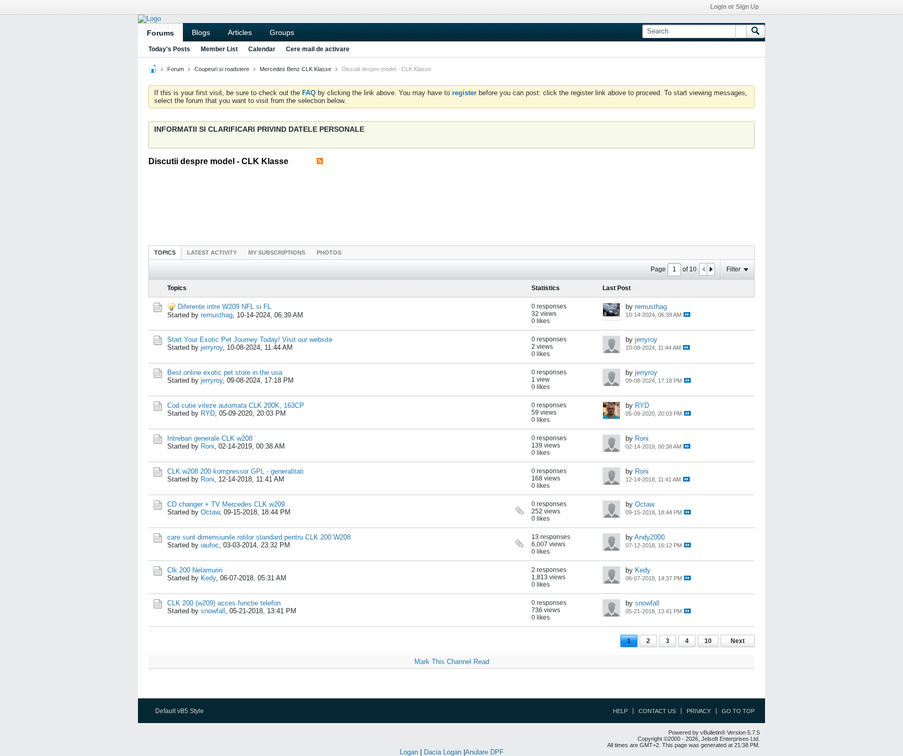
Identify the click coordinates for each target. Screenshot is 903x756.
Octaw (210, 512)
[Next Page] (710, 269)
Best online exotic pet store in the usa (224, 372)
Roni (207, 446)
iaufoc (210, 545)
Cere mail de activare (318, 49)
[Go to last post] (687, 314)
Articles (240, 32)
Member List (219, 49)
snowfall (213, 611)
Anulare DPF (484, 752)
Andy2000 (649, 537)
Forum (175, 69)
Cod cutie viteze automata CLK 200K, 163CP (235, 405)
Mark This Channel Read (451, 662)
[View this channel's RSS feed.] (320, 161)
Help (620, 711)
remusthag (217, 315)
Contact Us (657, 711)
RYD (208, 413)
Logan (409, 752)
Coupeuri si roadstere (221, 69)
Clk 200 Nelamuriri (195, 570)
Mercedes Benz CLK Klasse (295, 69)
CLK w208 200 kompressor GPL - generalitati (235, 471)
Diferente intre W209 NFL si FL (224, 307)
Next (738, 641)
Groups (282, 32)
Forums (160, 33)
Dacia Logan (442, 752)
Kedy (208, 578)
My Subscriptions (276, 252)
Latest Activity (212, 252)
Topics (165, 252)
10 (708, 641)
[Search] (755, 31)
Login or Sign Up (734, 6)
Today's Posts (169, 49)
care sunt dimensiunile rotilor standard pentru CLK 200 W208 (259, 537)
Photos (329, 252)
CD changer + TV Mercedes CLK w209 (226, 504)
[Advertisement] (451, 202)
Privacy (699, 711)
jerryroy (212, 347)
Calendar (261, 49)
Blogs (201, 32)
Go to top (738, 711)
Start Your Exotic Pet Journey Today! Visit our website (249, 339)
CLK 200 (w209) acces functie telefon (224, 603)
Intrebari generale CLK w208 (209, 438)
